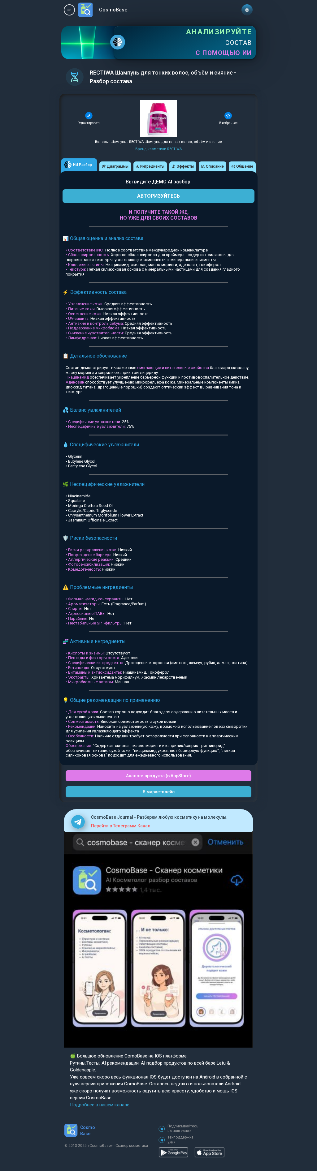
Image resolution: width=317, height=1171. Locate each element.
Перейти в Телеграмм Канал (120, 825)
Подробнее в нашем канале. (100, 1105)
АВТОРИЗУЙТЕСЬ (158, 196)
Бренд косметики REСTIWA (158, 149)
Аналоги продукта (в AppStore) (158, 775)
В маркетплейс (159, 791)
